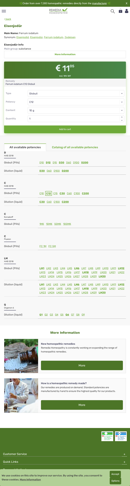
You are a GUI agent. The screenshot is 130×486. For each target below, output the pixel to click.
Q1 (40, 314)
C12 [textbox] (31, 102)
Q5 (61, 314)
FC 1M (42, 246)
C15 (55, 193)
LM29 (93, 276)
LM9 (97, 268)
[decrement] (122, 120)
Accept (115, 474)
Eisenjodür (36, 37)
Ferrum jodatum (53, 37)
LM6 (76, 268)
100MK (67, 223)
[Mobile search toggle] (112, 11)
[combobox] (76, 101)
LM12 (121, 268)
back (8, 19)
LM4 (62, 268)
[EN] (58, 11)
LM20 (103, 272)
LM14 (51, 272)
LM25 (59, 276)
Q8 (78, 314)
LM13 (42, 272)
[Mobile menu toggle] (4, 11)
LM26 (68, 276)
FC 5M (52, 246)
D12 (48, 162)
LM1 (41, 268)
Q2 (46, 314)
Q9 (83, 314)
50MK (57, 223)
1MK (41, 223)
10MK (49, 223)
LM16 (68, 272)
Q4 (56, 314)
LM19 (94, 272)
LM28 (85, 276)
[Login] (126, 11)
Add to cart (65, 129)
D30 (61, 162)
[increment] (122, 117)
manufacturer (99, 3)
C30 (62, 193)
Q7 (72, 314)
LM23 (42, 276)
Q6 (67, 314)
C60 (69, 193)
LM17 (77, 272)
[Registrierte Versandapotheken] (107, 436)
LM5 (69, 268)
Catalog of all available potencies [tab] (75, 147)
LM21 (112, 272)
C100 (77, 193)
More (82, 365)
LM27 (76, 276)
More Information (65, 54)
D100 (76, 162)
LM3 (55, 268)
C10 (41, 193)
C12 (48, 193)
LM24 (51, 276)
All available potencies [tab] (25, 147)
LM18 (85, 272)
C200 (85, 193)
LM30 (102, 276)
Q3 (51, 314)
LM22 (121, 272)
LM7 (83, 268)
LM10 (105, 268)
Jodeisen (69, 37)
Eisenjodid (22, 37)
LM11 (113, 268)
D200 (84, 162)
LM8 (90, 268)
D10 (41, 162)
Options (115, 480)
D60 (68, 162)
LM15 (60, 272)
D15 (55, 162)
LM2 (48, 268)
